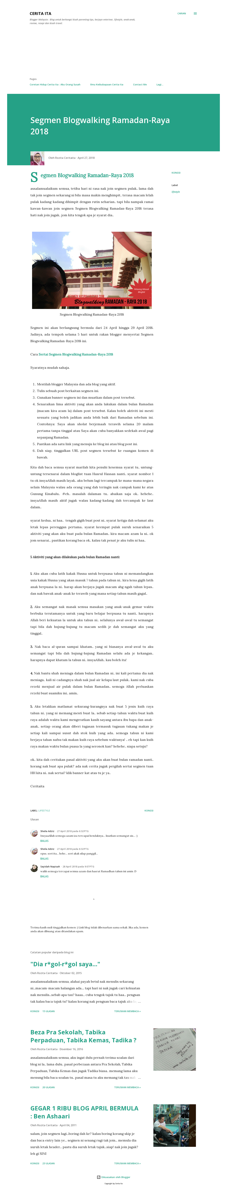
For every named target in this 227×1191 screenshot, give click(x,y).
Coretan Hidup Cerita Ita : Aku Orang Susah (55, 84)
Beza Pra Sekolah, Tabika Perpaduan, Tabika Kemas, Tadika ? (83, 1036)
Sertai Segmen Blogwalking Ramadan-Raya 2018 (76, 354)
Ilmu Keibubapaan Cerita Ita (106, 84)
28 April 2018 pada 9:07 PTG (78, 866)
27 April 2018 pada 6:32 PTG (73, 831)
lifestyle (176, 191)
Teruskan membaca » (127, 1011)
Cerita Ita (40, 13)
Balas (44, 841)
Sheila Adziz (47, 831)
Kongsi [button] (176, 172)
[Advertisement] (113, 52)
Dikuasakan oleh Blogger (115, 1177)
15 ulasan (48, 1011)
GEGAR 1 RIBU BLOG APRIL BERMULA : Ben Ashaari (84, 1112)
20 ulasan (48, 1087)
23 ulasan (48, 1163)
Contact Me (140, 84)
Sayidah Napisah (50, 866)
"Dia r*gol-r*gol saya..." (65, 964)
